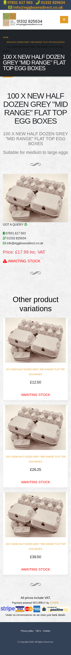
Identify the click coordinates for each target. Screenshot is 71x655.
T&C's (38, 631)
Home (6, 37)
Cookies (46, 631)
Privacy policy (27, 631)
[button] (8, 198)
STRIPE (54, 602)
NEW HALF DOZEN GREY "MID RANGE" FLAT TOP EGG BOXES (36, 42)
